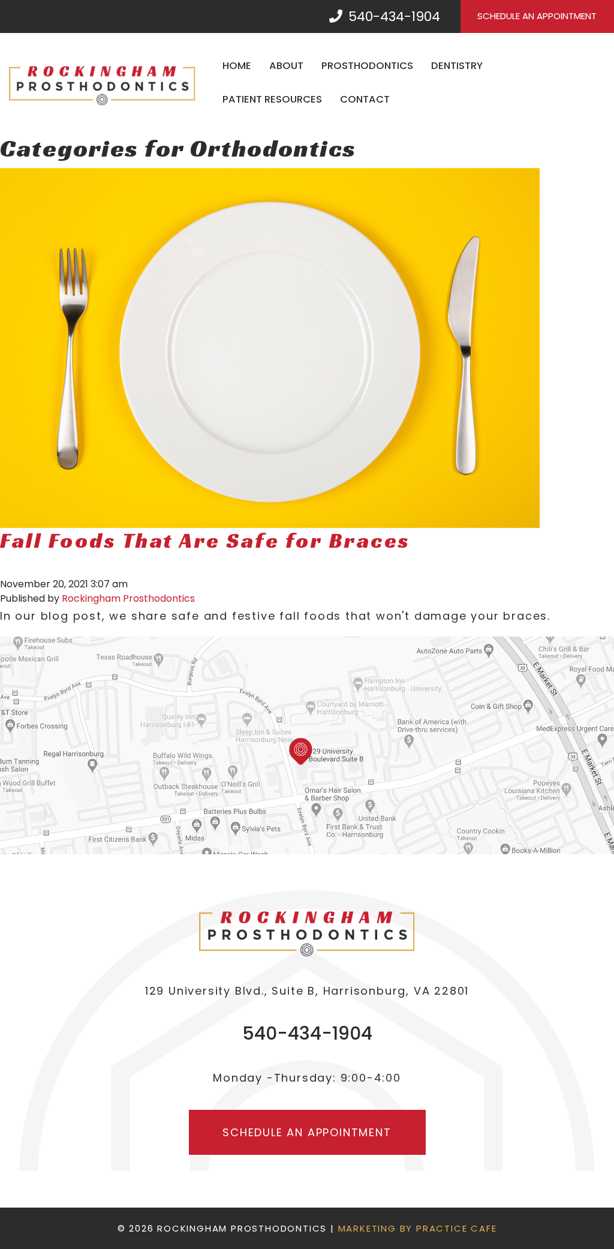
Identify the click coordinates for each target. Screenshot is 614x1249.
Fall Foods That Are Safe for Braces (205, 540)
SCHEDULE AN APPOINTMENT (537, 16)
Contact (365, 99)
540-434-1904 (392, 16)
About (286, 66)
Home (236, 66)
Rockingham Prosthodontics (128, 598)
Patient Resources (272, 99)
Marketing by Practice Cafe (417, 1228)
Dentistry (457, 66)
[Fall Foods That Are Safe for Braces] (270, 348)
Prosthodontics (367, 66)
